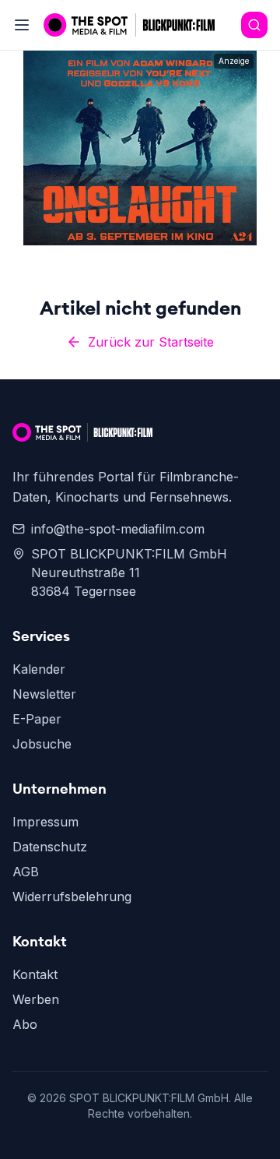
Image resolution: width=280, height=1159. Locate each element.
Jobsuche (42, 744)
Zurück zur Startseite (151, 342)
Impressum (45, 822)
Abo (24, 1024)
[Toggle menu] (21, 25)
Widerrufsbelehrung (71, 896)
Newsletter (44, 694)
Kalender (38, 669)
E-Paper (36, 719)
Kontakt (35, 974)
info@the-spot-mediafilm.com (118, 529)
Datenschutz (49, 846)
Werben (35, 999)
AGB (25, 871)
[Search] (254, 25)
